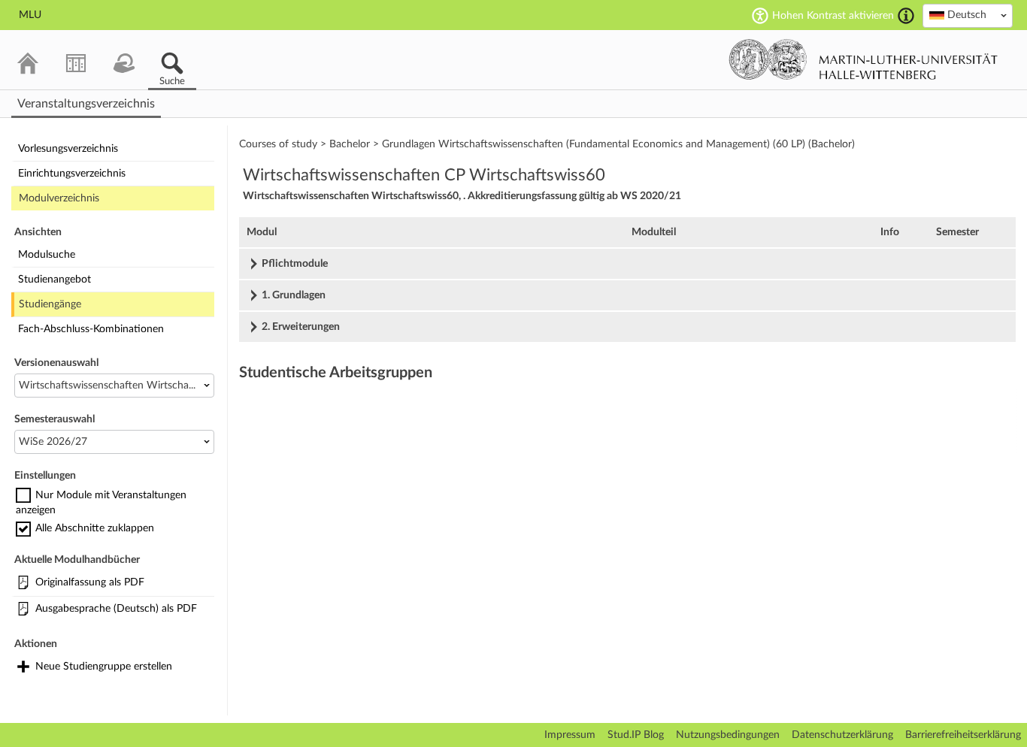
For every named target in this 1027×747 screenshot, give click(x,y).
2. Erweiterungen (301, 327)
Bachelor (349, 144)
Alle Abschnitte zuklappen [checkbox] (94, 528)
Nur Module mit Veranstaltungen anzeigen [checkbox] (101, 503)
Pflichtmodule (295, 264)
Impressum (569, 735)
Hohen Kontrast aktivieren (833, 16)
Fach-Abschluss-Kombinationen (91, 329)
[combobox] (967, 16)
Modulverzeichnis (59, 198)
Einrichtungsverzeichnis (72, 173)
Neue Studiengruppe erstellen (103, 666)
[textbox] (967, 15)
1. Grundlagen (294, 295)
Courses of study (278, 144)
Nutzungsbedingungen (728, 735)
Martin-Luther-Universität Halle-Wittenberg (863, 59)
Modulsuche (46, 255)
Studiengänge (50, 304)
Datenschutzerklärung (842, 735)
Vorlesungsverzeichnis (68, 149)
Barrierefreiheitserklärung (963, 735)
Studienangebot (54, 279)
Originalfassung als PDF (89, 582)
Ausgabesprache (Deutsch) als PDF (116, 608)
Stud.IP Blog (635, 735)
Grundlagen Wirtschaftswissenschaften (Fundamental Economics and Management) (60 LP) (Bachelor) (618, 144)
